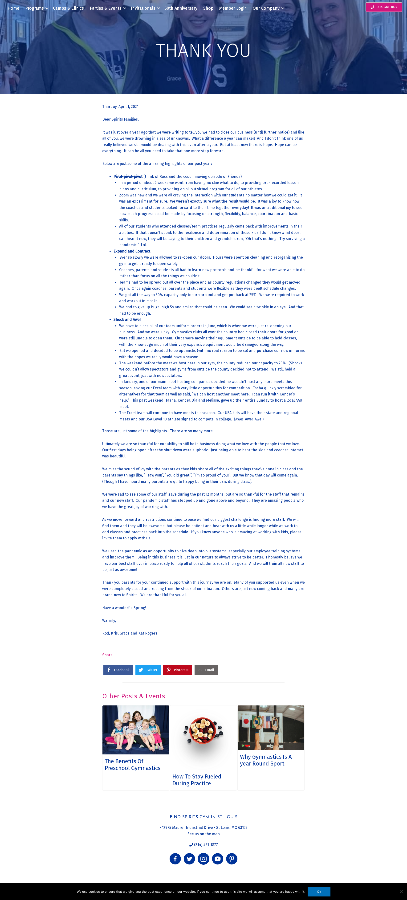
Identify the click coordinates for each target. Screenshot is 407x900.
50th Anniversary (181, 8)
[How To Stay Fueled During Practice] (203, 747)
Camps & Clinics (68, 8)
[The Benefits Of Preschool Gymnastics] (135, 747)
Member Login (233, 8)
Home (13, 8)
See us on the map (203, 834)
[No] (401, 891)
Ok (319, 891)
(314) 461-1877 (205, 845)
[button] (175, 859)
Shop (208, 8)
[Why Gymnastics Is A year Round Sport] (271, 747)
